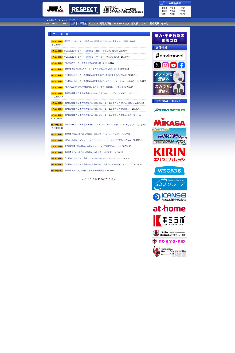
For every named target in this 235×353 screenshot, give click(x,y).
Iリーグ (144, 23)
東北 (173, 8)
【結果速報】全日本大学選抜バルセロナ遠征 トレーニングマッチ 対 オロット (97, 109)
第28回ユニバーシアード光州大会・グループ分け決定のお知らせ (92, 57)
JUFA (55, 23)
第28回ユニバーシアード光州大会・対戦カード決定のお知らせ (91, 51)
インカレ (93, 23)
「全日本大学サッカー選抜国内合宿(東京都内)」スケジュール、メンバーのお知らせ (100, 81)
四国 (173, 14)
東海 (173, 11)
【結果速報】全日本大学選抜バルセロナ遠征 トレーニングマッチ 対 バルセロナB (99, 103)
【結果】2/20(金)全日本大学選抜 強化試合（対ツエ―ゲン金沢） (92, 134)
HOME (46, 23)
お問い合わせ (54, 20)
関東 (183, 8)
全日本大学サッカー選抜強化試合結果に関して (84, 63)
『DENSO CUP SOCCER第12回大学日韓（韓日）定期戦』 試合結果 (93, 87)
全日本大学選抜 (79, 23)
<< (83, 179)
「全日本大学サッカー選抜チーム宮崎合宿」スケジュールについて (93, 158)
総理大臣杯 (105, 23)
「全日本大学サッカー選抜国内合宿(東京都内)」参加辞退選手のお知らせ (95, 75)
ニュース (64, 23)
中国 (183, 11)
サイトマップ (69, 20)
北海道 (165, 8)
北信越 (165, 11)
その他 (164, 23)
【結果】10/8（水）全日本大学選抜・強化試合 (84, 170)
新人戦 (134, 23)
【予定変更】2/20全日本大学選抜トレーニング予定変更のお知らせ (92, 146)
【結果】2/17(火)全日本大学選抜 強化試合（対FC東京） (89, 152)
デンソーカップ (121, 23)
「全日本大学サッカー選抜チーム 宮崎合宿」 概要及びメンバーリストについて (98, 164)
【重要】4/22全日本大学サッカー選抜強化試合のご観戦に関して (91, 69)
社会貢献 (154, 23)
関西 (164, 14)
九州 (183, 14)
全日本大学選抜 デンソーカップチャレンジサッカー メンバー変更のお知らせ (98, 140)
